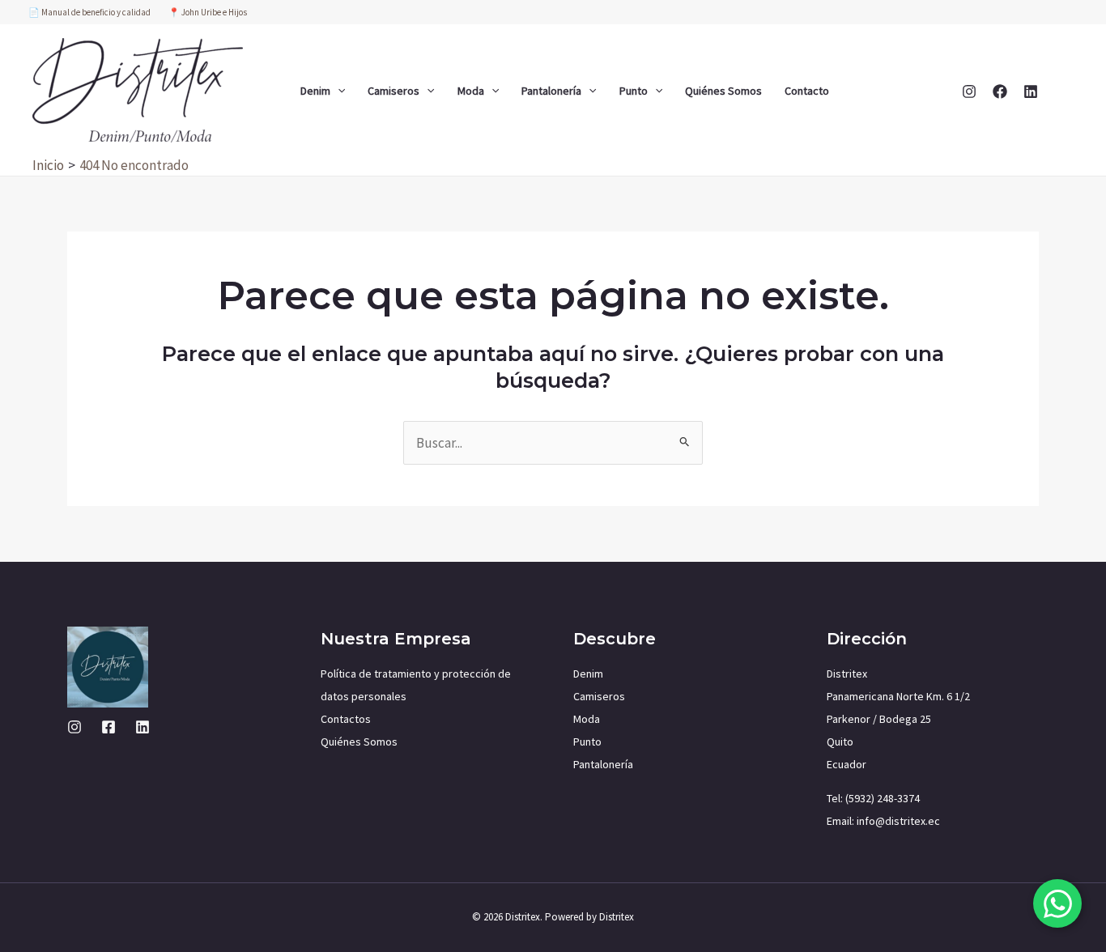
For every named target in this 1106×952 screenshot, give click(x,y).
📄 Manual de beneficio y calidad (90, 12)
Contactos (346, 719)
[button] (337, 91)
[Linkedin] (1030, 91)
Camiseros (393, 90)
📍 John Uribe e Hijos (207, 12)
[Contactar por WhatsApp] (1057, 903)
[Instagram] (969, 91)
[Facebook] (1000, 91)
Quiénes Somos (723, 90)
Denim (315, 90)
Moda (470, 90)
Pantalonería (551, 90)
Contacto (807, 90)
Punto (633, 90)
